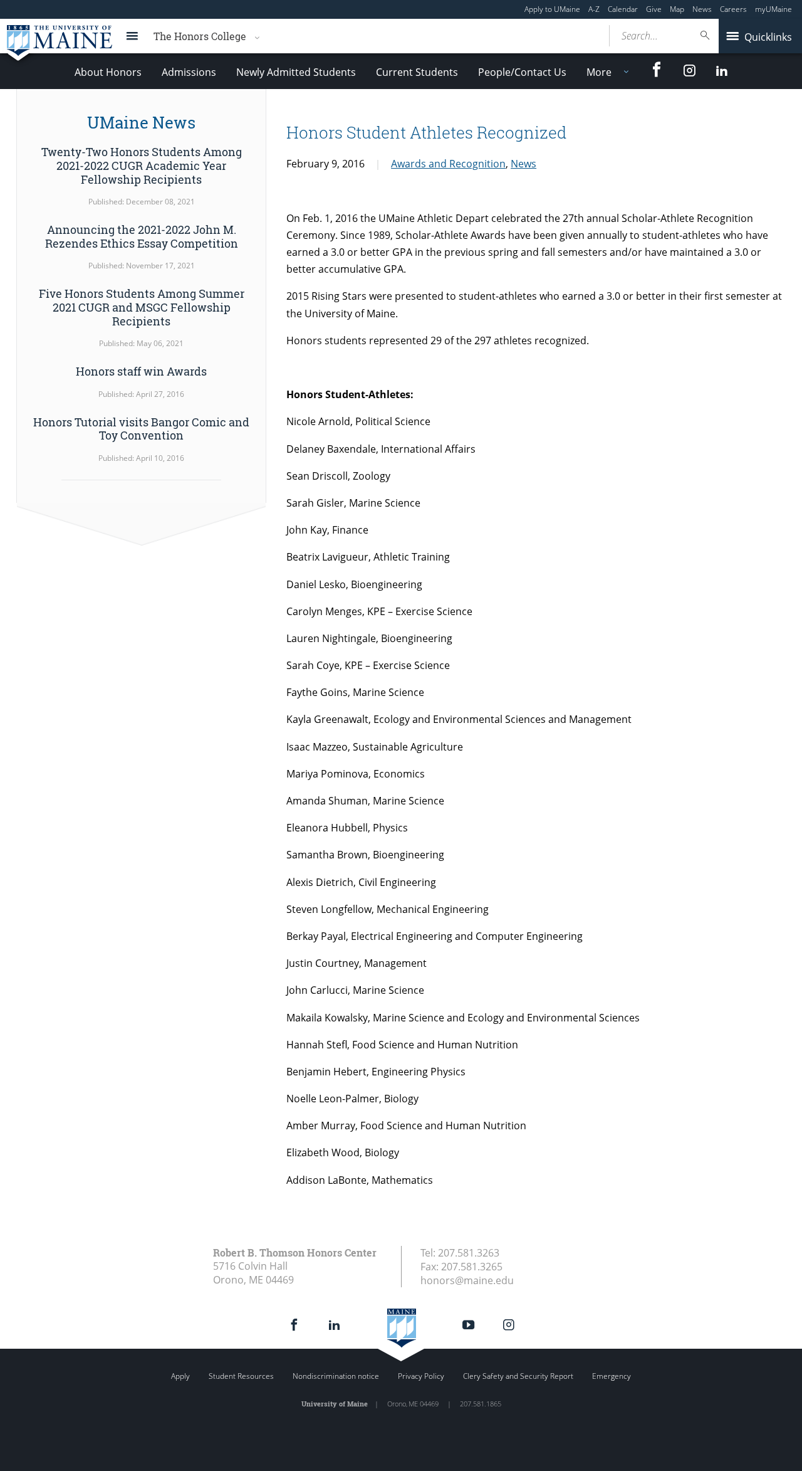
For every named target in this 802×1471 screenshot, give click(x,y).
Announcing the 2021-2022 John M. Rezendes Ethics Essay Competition (141, 236)
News (702, 9)
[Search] (705, 35)
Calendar (623, 9)
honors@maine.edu (467, 1280)
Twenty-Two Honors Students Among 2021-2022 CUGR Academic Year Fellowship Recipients (141, 165)
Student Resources (241, 1376)
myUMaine (773, 9)
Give (654, 9)
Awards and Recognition (448, 164)
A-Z (594, 9)
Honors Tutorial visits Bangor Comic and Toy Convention (141, 428)
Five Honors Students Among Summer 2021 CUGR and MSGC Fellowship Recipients (141, 307)
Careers (733, 9)
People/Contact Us (522, 72)
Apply (180, 1376)
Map (677, 9)
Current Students (417, 72)
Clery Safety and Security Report (518, 1376)
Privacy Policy (421, 1376)
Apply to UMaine (552, 9)
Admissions (189, 72)
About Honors (108, 72)
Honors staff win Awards (141, 371)
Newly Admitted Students (296, 72)
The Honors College (200, 36)
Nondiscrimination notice (336, 1376)
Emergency (611, 1376)
